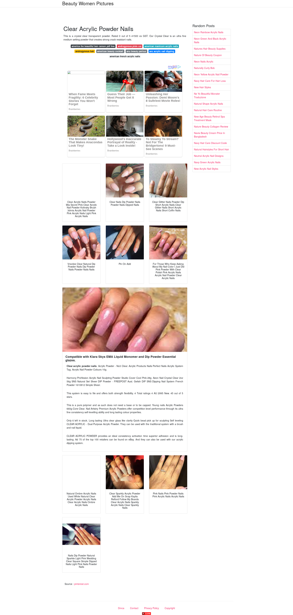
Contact (134, 608)
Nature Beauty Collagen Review (211, 126)
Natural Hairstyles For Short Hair (211, 149)
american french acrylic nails (125, 56)
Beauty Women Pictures (88, 3)
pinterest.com (81, 584)
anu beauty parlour (136, 51)
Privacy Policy (151, 608)
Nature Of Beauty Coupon (208, 55)
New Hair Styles (202, 87)
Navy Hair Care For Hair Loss (210, 80)
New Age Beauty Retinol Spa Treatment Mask (209, 118)
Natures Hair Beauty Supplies (210, 48)
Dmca (121, 608)
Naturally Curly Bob (204, 68)
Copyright (170, 608)
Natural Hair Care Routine (208, 110)
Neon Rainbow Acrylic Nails (208, 32)
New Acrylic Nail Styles (206, 168)
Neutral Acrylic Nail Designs (208, 155)
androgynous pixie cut (129, 46)
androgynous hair (84, 51)
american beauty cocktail (110, 51)
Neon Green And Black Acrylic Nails (210, 40)
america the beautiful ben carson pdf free (93, 46)
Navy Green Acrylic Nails (207, 162)
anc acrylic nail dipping (161, 51)
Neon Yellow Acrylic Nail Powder (211, 74)
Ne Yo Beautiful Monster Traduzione (207, 95)
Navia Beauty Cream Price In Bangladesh (209, 134)
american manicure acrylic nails (161, 46)
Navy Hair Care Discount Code (210, 143)
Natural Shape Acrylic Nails (208, 103)
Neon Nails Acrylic (203, 61)
